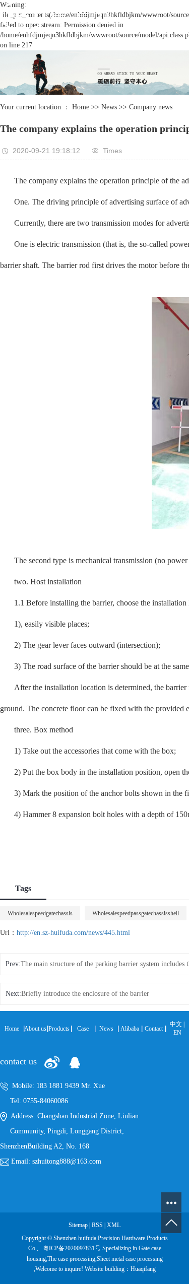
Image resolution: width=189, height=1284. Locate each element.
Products (59, 1028)
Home (80, 107)
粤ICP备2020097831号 (72, 1248)
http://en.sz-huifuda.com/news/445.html (73, 932)
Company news (150, 107)
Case (83, 1028)
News (109, 107)
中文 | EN (177, 1028)
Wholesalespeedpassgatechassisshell (135, 913)
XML (113, 1225)
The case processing (71, 1258)
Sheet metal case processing (130, 1258)
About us (35, 1028)
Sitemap (79, 1225)
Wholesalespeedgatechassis (40, 913)
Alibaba (129, 1028)
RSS (97, 1225)
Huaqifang (143, 1268)
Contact (154, 1028)
